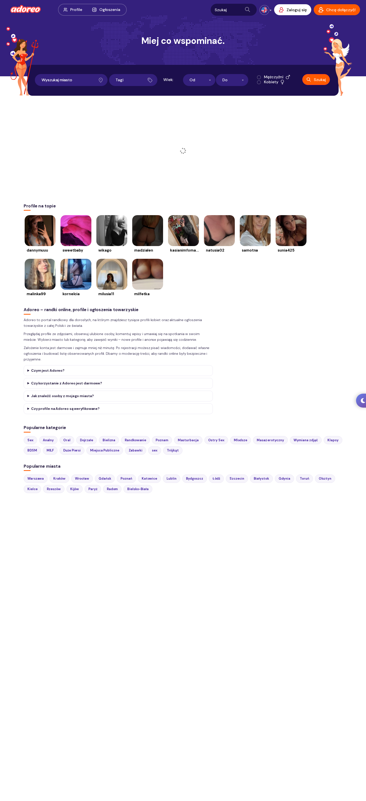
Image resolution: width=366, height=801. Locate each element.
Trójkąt (173, 450)
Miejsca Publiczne (104, 450)
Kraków (59, 478)
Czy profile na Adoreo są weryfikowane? (65, 408)
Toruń (304, 478)
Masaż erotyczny (270, 440)
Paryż (92, 489)
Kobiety (271, 82)
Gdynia (284, 478)
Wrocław (82, 478)
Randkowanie (135, 440)
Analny (48, 440)
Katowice (149, 478)
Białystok (261, 478)
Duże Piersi (72, 450)
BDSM (32, 450)
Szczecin (237, 478)
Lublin (171, 478)
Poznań (126, 478)
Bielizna (109, 440)
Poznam (162, 440)
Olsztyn (325, 478)
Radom (112, 489)
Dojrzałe (86, 440)
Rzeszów (54, 489)
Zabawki (135, 450)
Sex (30, 440)
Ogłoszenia (109, 9)
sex (154, 450)
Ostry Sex (216, 440)
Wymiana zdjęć (306, 440)
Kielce (32, 489)
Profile (76, 9)
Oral (66, 440)
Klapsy (332, 440)
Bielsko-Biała (138, 489)
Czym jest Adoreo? (47, 370)
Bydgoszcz (194, 478)
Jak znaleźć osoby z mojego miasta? (62, 396)
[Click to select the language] (264, 10)
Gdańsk (105, 478)
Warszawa (35, 478)
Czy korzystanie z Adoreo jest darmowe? (66, 383)
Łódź (216, 478)
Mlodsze (240, 440)
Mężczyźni (273, 77)
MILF (50, 450)
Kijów (74, 489)
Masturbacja (188, 440)
